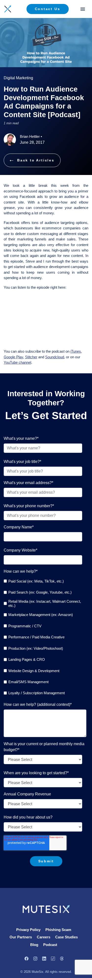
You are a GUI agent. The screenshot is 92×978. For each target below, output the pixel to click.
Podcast (50, 945)
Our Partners (21, 937)
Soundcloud (54, 357)
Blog (34, 945)
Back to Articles (35, 160)
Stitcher (31, 357)
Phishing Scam (58, 930)
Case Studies (66, 937)
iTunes (75, 351)
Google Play (13, 357)
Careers (43, 937)
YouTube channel (17, 362)
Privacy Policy (28, 930)
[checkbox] (45, 637)
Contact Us (47, 9)
